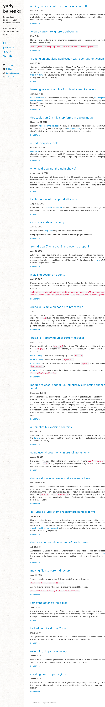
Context (37, 438)
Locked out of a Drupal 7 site (48, 628)
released (48, 208)
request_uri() (35, 370)
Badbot (59, 208)
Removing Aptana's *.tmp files (48, 603)
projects (8, 47)
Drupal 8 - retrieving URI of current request (57, 338)
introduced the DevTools (49, 126)
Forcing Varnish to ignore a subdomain (54, 31)
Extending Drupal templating (48, 651)
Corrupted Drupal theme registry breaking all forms (63, 512)
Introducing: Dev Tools (44, 143)
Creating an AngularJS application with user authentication (67, 58)
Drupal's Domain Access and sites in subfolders (60, 478)
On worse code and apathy (47, 222)
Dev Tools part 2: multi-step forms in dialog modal (61, 117)
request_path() (36, 359)
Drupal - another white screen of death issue (59, 542)
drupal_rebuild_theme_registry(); (44, 528)
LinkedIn (9, 65)
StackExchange (12, 73)
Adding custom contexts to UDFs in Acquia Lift (58, 6)
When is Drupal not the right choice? (53, 168)
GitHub (9, 69)
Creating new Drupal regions (48, 674)
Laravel (97, 260)
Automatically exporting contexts (51, 427)
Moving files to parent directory (50, 570)
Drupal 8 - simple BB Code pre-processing (56, 307)
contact (8, 56)
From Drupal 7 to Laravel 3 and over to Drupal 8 (60, 246)
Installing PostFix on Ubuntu (47, 275)
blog (6, 43)
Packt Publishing (37, 98)
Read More (35, 23)
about (7, 51)
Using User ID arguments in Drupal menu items (60, 452)
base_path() (35, 363)
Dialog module (73, 128)
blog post (49, 231)
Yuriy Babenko (12, 8)
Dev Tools (34, 151)
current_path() (36, 355)
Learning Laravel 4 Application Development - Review (63, 89)
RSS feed (10, 77)
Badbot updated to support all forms (53, 199)
